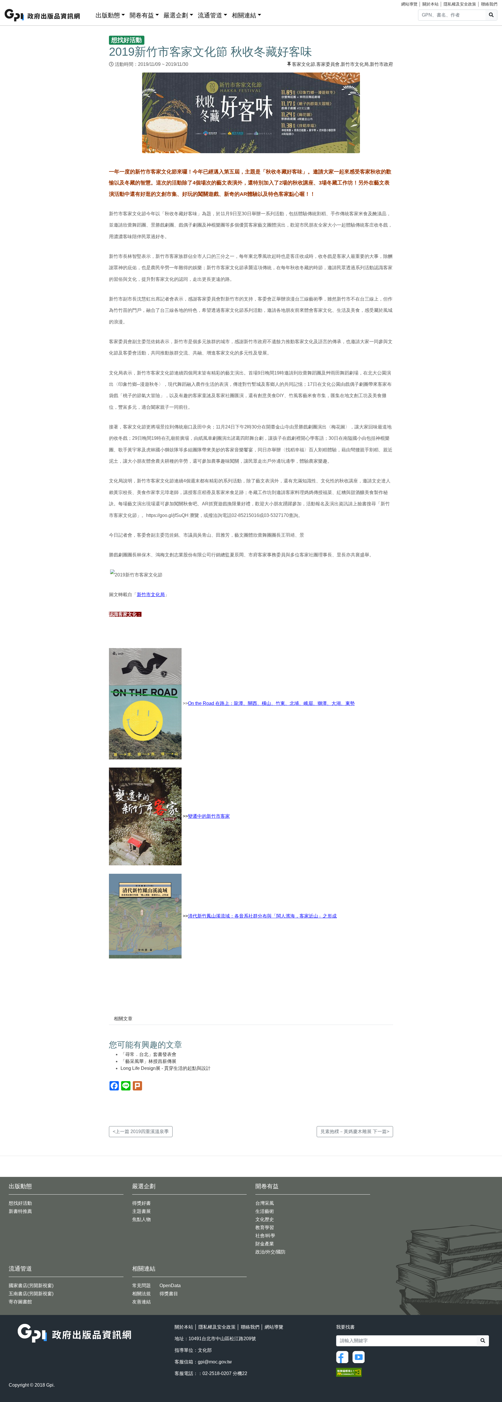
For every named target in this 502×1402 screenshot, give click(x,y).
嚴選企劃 (176, 15)
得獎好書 (141, 1203)
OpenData (170, 1285)
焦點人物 (141, 1219)
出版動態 (108, 15)
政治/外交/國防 (270, 1251)
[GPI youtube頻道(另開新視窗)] (359, 1356)
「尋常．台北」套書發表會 (148, 1054)
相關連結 (244, 15)
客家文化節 (303, 64)
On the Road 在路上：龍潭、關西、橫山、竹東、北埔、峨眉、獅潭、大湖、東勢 (271, 703)
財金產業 (264, 1243)
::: (89, 14)
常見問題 (141, 1285)
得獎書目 (168, 1293)
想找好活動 (20, 1203)
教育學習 (264, 1227)
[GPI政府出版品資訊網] (42, 15)
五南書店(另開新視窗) (31, 1293)
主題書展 (141, 1211)
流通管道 (210, 15)
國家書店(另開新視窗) (31, 1285)
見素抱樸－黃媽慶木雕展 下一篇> (354, 1131)
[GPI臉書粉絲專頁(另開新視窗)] (343, 1356)
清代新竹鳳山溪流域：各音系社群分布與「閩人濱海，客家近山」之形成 (262, 915)
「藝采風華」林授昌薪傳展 (148, 1061)
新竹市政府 (381, 64)
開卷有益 (142, 15)
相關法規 (141, 1293)
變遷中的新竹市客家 (209, 816)
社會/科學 (265, 1235)
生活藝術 (264, 1211)
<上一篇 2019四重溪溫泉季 (141, 1131)
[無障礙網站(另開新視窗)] (349, 1372)
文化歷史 (264, 1219)
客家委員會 (328, 64)
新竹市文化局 (355, 64)
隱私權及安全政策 (460, 4)
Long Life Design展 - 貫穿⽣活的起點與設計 (166, 1068)
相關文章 (123, 1018)
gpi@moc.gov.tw (215, 1361)
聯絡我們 (489, 4)
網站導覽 (409, 4)
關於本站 (430, 4)
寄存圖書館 (20, 1301)
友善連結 (141, 1301)
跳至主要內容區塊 (16, 3)
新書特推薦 (20, 1211)
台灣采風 (264, 1203)
